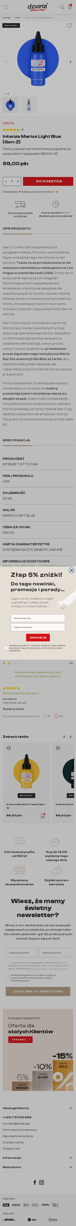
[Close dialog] (71, 570)
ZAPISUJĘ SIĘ (38, 637)
